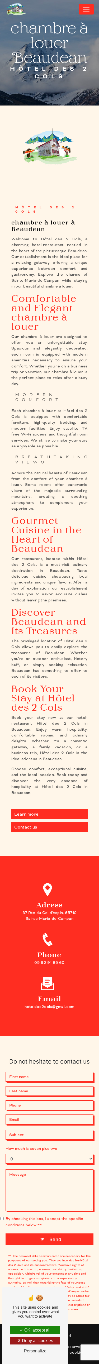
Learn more (26, 814)
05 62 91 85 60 (49, 962)
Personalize (35, 1351)
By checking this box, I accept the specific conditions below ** (44, 1221)
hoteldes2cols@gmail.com (49, 1006)
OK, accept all (36, 1330)
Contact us (25, 827)
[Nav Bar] (86, 9)
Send (55, 1239)
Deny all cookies (37, 1340)
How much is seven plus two (31, 1148)
